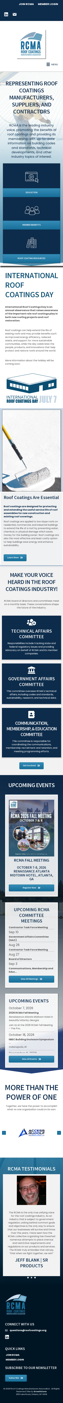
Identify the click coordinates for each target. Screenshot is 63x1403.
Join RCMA (26, 4)
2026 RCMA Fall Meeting (24, 1012)
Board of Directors (20, 949)
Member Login (48, 4)
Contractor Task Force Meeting (28, 940)
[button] (28, 1277)
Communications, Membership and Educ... (31, 960)
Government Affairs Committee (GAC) (29, 928)
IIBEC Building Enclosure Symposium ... (31, 1041)
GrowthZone (40, 1391)
